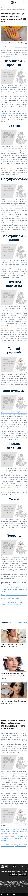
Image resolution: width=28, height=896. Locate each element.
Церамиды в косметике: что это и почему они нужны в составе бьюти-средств (14, 589)
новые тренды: (21, 47)
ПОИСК (25, 866)
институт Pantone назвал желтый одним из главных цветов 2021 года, (14, 413)
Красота (12, 7)
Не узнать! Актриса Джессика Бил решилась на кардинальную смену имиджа (14, 838)
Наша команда (5, 871)
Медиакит (13, 871)
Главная (3, 7)
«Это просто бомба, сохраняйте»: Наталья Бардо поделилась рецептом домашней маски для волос (14, 831)
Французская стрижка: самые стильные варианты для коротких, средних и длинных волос (14, 597)
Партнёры (24, 871)
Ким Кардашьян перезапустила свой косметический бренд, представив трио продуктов (14, 701)
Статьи (7, 7)
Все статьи (22, 622)
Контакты (22, 869)
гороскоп (4, 148)
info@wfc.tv (22, 884)
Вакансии (18, 871)
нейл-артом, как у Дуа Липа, (17, 262)
